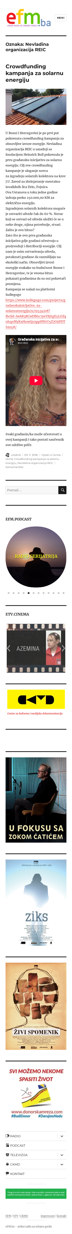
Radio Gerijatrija (36, 556)
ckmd (9, 458)
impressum (48, 1216)
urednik (16, 454)
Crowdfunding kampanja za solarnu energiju (34, 73)
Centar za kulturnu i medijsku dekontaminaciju (35, 713)
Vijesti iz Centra (51, 454)
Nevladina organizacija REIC (35, 463)
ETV (15, 1216)
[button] (8, 648)
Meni (60, 17)
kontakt (61, 1216)
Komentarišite (14, 467)
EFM (8, 1216)
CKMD (24, 1216)
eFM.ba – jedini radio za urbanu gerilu (29, 1226)
